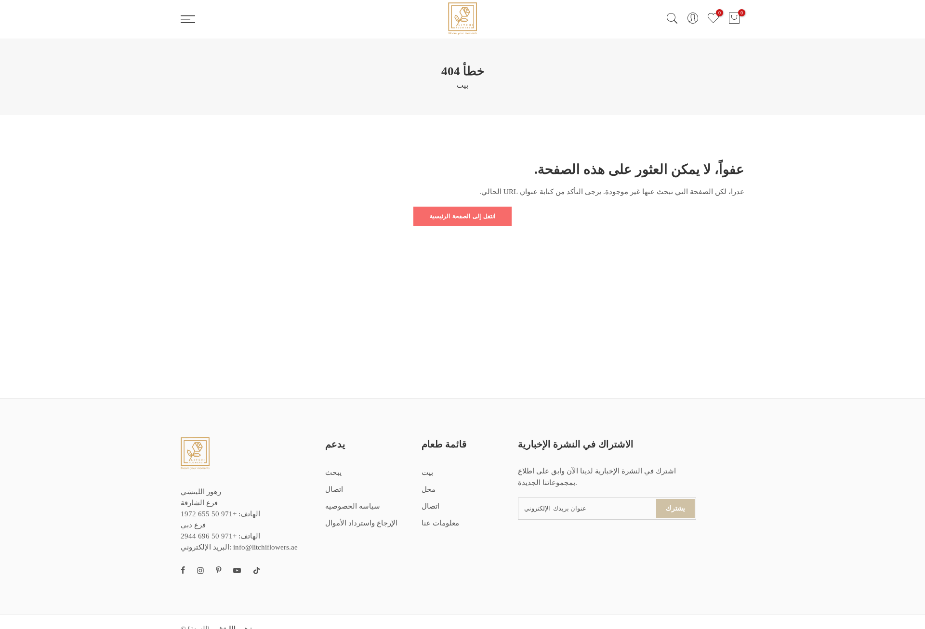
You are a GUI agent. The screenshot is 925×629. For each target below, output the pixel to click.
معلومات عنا (440, 523)
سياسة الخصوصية (352, 506)
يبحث (333, 472)
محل (429, 489)
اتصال (334, 489)
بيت (462, 85)
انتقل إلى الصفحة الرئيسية (462, 216)
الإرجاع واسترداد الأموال (361, 523)
